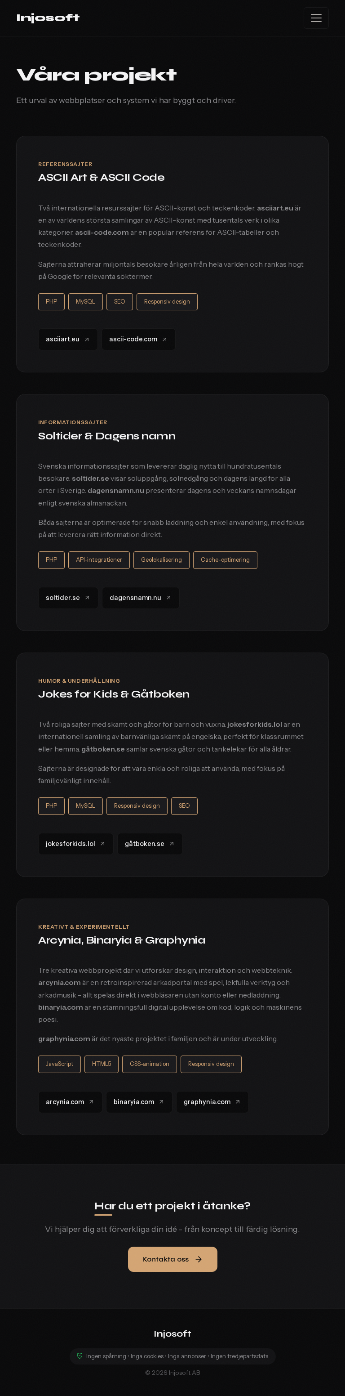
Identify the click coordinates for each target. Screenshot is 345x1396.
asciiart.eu (63, 339)
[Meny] (316, 18)
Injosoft (48, 17)
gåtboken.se (144, 844)
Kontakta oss (165, 1259)
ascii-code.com (133, 339)
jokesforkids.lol (70, 844)
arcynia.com (65, 1102)
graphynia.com (207, 1102)
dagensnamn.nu (135, 598)
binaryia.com (134, 1102)
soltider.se (63, 598)
